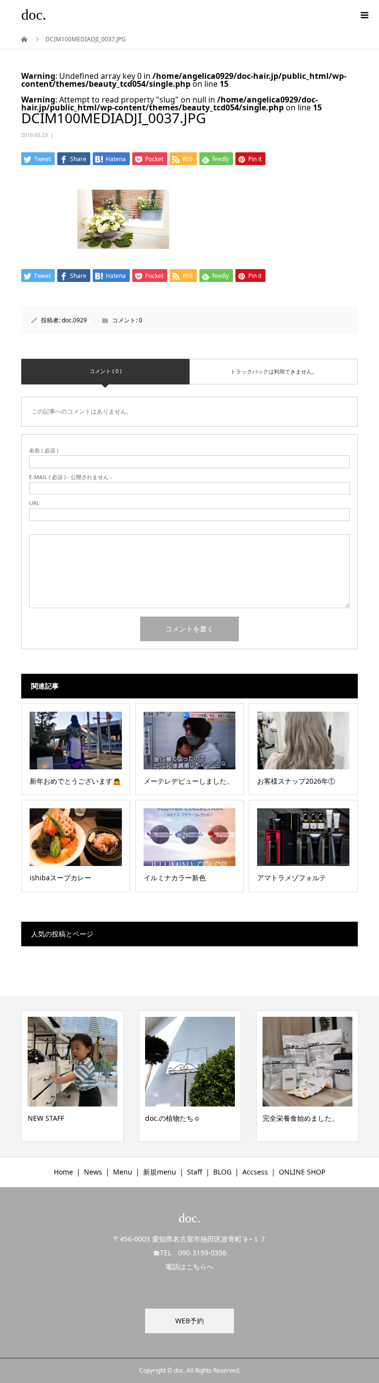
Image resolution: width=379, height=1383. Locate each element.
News (93, 1171)
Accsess (255, 1171)
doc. (33, 14)
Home (63, 1171)
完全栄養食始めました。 (301, 1118)
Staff (194, 1171)
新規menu (159, 1171)
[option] (72, 1076)
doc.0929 (74, 320)
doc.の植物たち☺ (172, 1118)
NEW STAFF (46, 1118)
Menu (122, 1171)
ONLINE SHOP (302, 1171)
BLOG (222, 1171)
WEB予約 (189, 1320)
